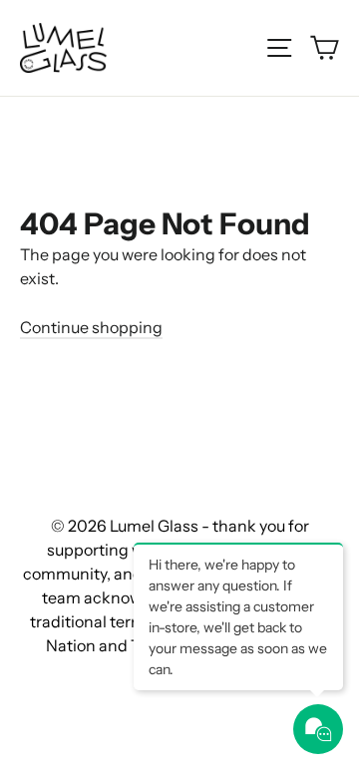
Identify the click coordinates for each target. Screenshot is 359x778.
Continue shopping (91, 327)
